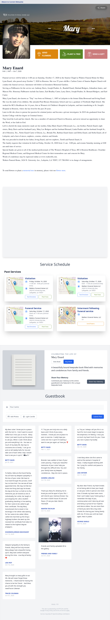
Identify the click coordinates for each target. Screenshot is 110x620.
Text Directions (31, 297)
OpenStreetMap (57, 614)
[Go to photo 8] (56, 540)
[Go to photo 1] (47, 540)
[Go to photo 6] (54, 540)
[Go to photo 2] (49, 540)
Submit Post (97, 417)
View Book (56, 362)
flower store (60, 170)
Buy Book (68, 362)
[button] (14, 283)
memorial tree (28, 170)
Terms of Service (61, 610)
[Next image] (69, 530)
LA (82, 319)
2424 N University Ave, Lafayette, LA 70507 (37, 291)
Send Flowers (91, 324)
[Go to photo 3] (50, 540)
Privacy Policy (49, 610)
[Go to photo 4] (51, 540)
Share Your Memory (96, 382)
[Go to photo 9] (58, 540)
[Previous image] (40, 530)
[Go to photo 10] (59, 540)
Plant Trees (45, 297)
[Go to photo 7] (55, 540)
